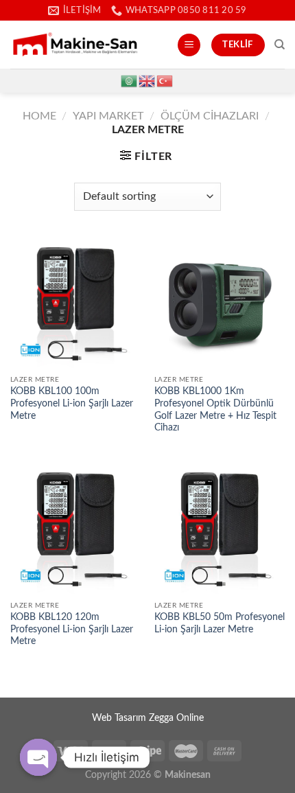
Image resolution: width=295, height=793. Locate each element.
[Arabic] (130, 80)
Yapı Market (108, 116)
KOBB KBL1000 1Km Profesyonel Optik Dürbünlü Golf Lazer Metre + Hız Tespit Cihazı (215, 410)
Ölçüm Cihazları (210, 116)
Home (39, 116)
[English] (147, 80)
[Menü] (189, 45)
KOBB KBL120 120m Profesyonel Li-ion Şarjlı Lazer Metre (71, 629)
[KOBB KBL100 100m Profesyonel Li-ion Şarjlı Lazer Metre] (75, 303)
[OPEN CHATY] (38, 757)
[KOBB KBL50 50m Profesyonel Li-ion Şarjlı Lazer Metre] (219, 528)
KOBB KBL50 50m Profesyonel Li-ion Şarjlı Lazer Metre (219, 623)
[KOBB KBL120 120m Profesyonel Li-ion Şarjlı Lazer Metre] (75, 528)
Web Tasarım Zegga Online (148, 718)
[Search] (279, 45)
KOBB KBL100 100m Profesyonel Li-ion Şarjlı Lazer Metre (71, 403)
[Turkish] (165, 80)
